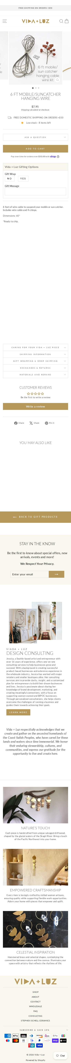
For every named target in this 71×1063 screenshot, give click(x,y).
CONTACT (35, 1001)
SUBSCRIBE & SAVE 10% (35, 1030)
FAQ (35, 1011)
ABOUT (35, 997)
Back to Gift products (38, 517)
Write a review (35, 406)
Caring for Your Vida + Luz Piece (36, 347)
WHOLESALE (35, 1006)
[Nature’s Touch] (35, 805)
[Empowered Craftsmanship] (35, 867)
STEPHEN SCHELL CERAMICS (35, 1020)
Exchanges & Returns (35, 368)
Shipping (25, 110)
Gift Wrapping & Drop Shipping (35, 361)
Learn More (18, 712)
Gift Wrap (10, 173)
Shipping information (35, 354)
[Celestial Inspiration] (35, 929)
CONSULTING (35, 1016)
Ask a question (35, 137)
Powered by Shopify (35, 1060)
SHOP (35, 992)
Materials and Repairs (36, 375)
